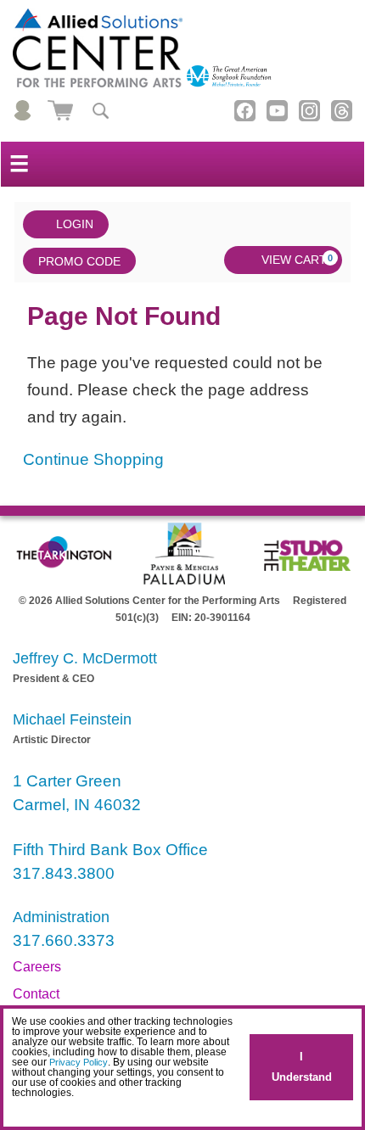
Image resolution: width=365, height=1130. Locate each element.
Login (74, 224)
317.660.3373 (64, 940)
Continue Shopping (93, 459)
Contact (36, 994)
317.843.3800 (64, 873)
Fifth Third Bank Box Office (110, 850)
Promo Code (79, 261)
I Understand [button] (302, 1066)
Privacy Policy (78, 1062)
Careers (37, 966)
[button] (15, 1109)
